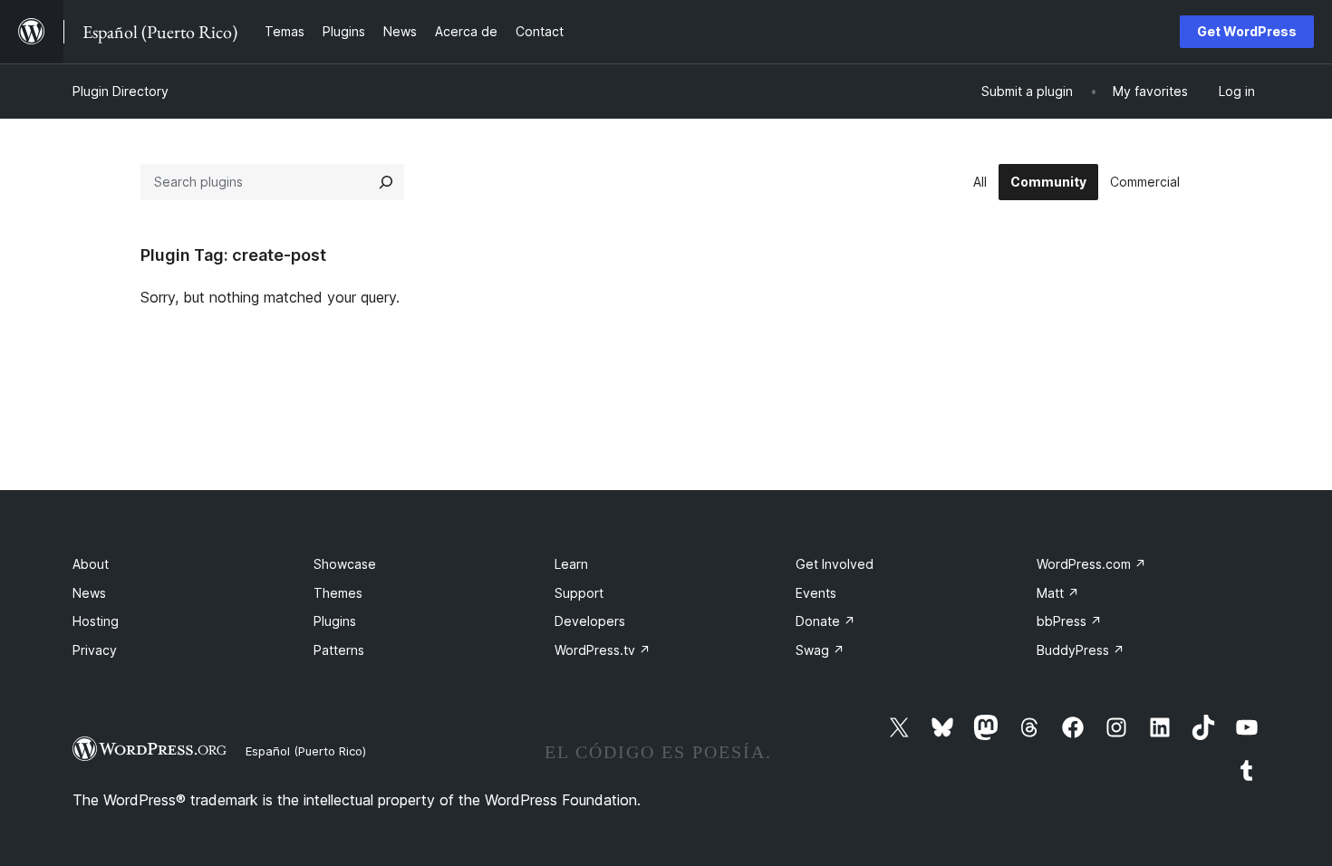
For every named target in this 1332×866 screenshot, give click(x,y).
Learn (571, 564)
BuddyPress (1080, 650)
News (89, 593)
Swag (820, 650)
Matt (1058, 593)
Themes (338, 593)
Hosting (95, 621)
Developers (590, 621)
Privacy (94, 650)
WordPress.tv (603, 650)
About (90, 564)
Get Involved (835, 564)
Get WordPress (1247, 31)
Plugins (335, 621)
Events (816, 593)
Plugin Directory (120, 91)
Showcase (345, 564)
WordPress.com (1091, 564)
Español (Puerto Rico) (306, 751)
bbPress (1069, 621)
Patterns (339, 650)
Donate (825, 621)
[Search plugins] (386, 182)
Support (579, 593)
